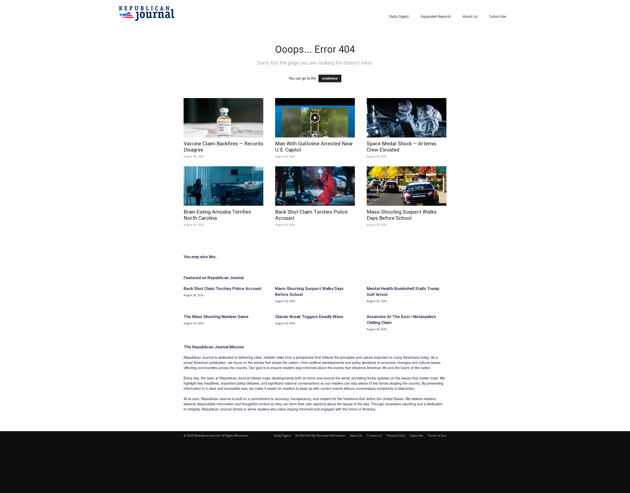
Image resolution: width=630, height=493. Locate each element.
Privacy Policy (396, 435)
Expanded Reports (436, 16)
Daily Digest (399, 16)
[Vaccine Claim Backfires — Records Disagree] (223, 117)
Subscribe (497, 16)
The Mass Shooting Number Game (216, 316)
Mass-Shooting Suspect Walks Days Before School (402, 215)
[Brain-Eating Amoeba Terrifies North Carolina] (223, 186)
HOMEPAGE (330, 78)
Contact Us (374, 435)
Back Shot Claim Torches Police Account (223, 288)
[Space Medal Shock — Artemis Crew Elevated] (406, 117)
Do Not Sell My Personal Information (320, 435)
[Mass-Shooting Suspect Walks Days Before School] (406, 186)
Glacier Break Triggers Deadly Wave (309, 316)
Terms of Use (437, 435)
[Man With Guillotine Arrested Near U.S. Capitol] (315, 117)
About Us (470, 16)
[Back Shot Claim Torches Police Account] (315, 186)
